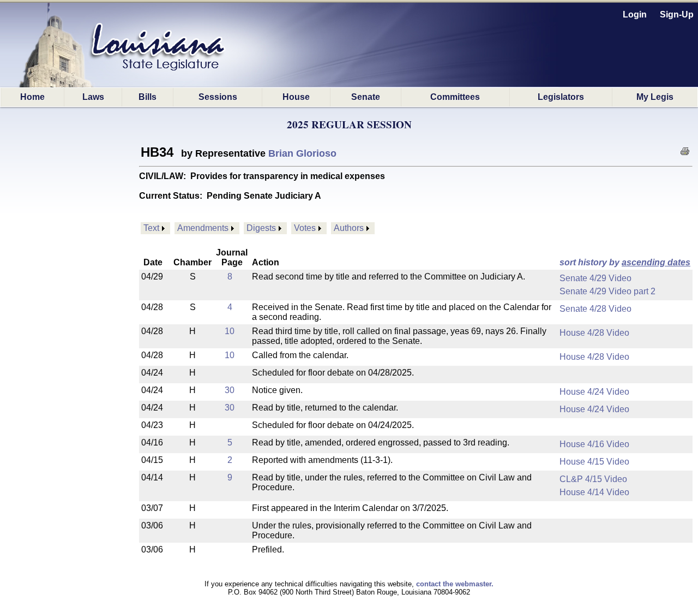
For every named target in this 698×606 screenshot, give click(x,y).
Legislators (561, 97)
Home (32, 97)
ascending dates (656, 262)
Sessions (217, 97)
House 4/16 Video (594, 444)
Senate (365, 97)
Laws (93, 97)
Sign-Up (677, 14)
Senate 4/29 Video (595, 278)
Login (635, 14)
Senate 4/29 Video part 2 (607, 291)
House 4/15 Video (594, 461)
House (296, 97)
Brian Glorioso (302, 153)
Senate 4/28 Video (595, 308)
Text (151, 228)
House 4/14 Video (594, 492)
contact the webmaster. (455, 584)
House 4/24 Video (594, 391)
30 (229, 390)
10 (229, 331)
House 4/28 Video (594, 332)
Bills (148, 97)
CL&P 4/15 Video (593, 479)
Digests (261, 228)
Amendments (202, 228)
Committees (455, 97)
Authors (349, 228)
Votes (305, 228)
